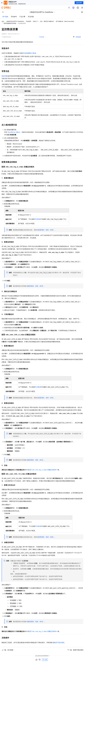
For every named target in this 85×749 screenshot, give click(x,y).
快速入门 (35, 21)
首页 (3, 21)
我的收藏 (78, 37)
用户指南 (5, 16)
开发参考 (14, 16)
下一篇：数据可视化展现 (75, 650)
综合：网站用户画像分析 (47, 21)
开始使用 (28, 21)
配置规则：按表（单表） (46, 230)
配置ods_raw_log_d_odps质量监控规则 (42, 470)
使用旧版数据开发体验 (10, 23)
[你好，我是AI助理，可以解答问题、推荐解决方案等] (73, 7)
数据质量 (5, 76)
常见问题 (31, 16)
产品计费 (22, 16)
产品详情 (41, 37)
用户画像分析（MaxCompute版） (65, 21)
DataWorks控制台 (14, 132)
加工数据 (33, 53)
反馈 (46, 659)
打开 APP (79, 3)
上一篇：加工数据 (7, 650)
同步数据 (26, 53)
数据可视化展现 (59, 642)
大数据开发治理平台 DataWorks (15, 21)
